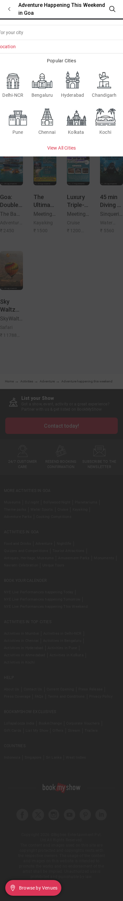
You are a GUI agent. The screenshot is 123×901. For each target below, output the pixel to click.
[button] (9, 9)
